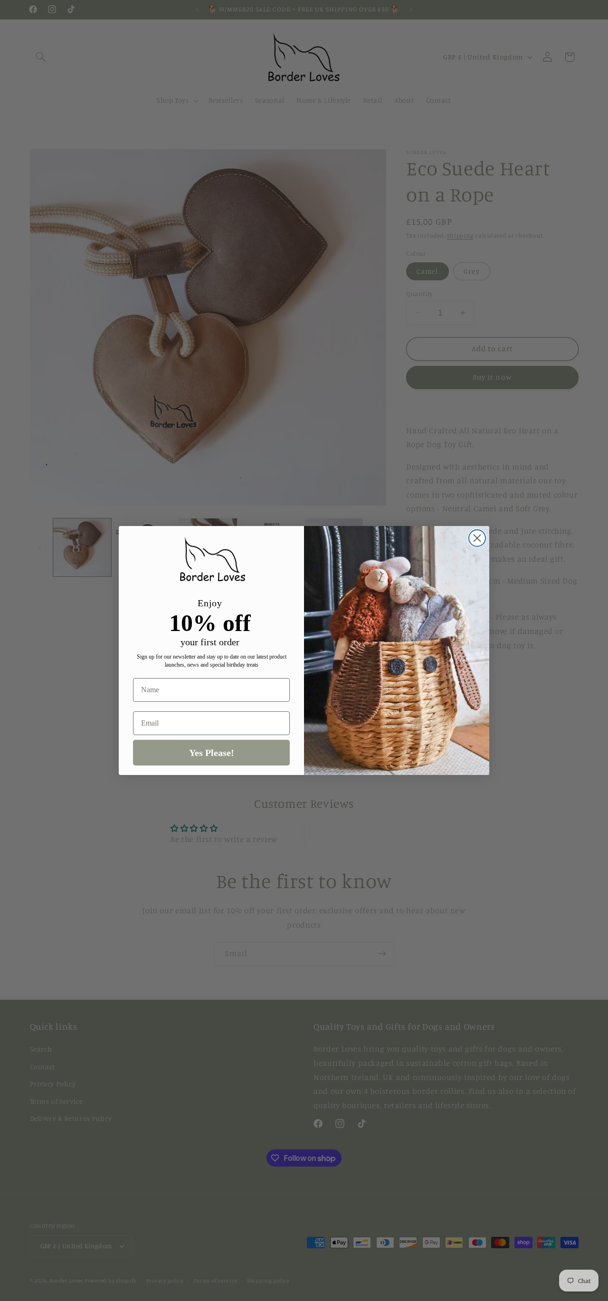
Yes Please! (211, 752)
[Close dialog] (477, 538)
